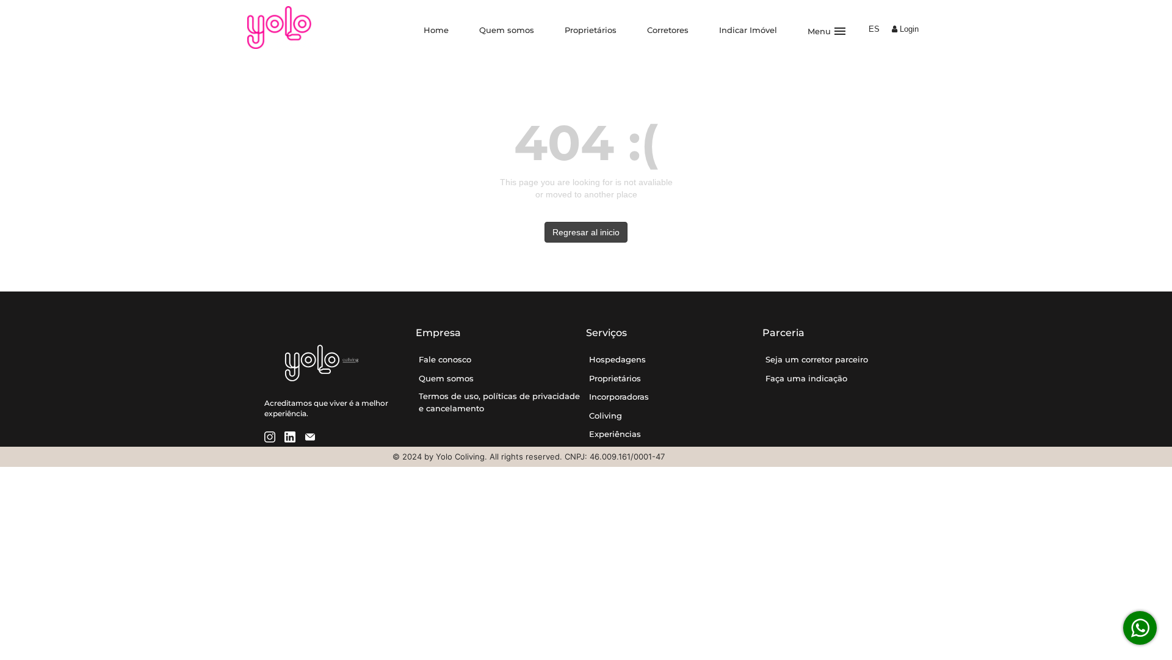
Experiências (615, 434)
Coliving (605, 415)
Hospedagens (617, 359)
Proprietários (591, 30)
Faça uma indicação (806, 378)
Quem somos (506, 30)
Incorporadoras (619, 397)
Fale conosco (445, 359)
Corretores (668, 30)
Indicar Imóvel (748, 30)
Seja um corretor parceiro (816, 359)
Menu (827, 31)
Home (436, 30)
